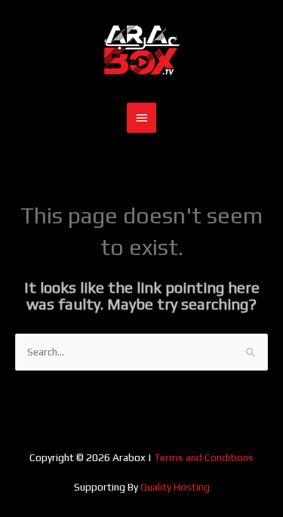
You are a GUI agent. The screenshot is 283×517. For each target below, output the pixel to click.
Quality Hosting (175, 487)
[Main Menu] (141, 118)
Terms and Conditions (204, 457)
